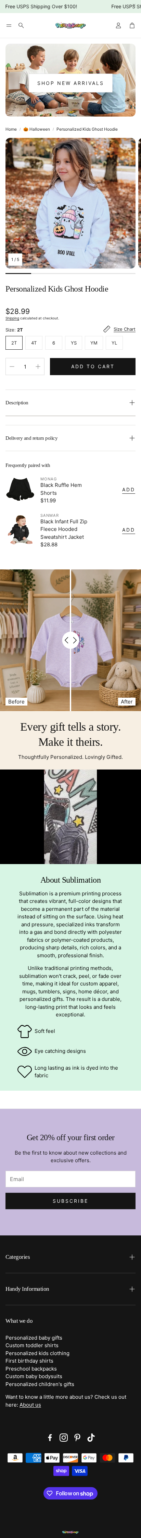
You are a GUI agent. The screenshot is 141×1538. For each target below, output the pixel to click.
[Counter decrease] (12, 366)
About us (30, 1404)
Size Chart (125, 329)
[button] (8, 25)
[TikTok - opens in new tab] (91, 1437)
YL (114, 343)
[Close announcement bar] (134, 5)
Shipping (12, 318)
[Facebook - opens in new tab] (50, 1437)
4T (34, 343)
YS (74, 343)
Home (11, 129)
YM (94, 343)
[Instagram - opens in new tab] (64, 1437)
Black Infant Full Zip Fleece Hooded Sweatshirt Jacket (63, 529)
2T (14, 343)
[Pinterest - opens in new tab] (77, 1437)
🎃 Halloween (36, 129)
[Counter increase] (38, 366)
